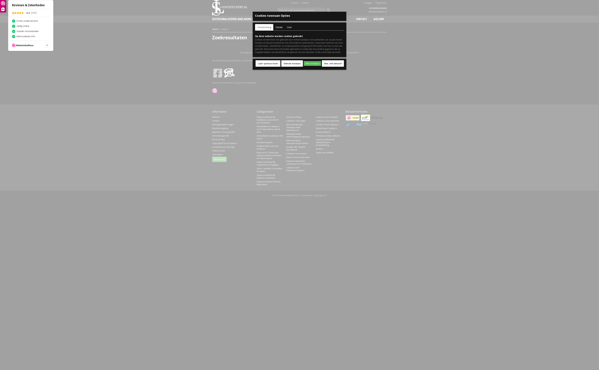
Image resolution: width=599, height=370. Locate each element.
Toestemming (264, 27)
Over (289, 27)
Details (279, 27)
